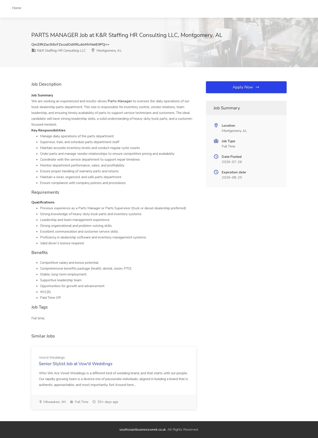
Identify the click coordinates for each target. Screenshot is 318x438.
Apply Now (243, 87)
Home (16, 8)
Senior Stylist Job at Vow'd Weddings (75, 364)
